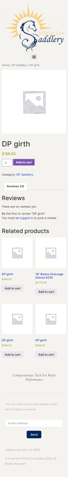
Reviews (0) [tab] (15, 186)
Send (34, 434)
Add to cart (24, 162)
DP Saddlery (19, 65)
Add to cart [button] (12, 288)
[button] (34, 57)
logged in (26, 218)
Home (5, 65)
